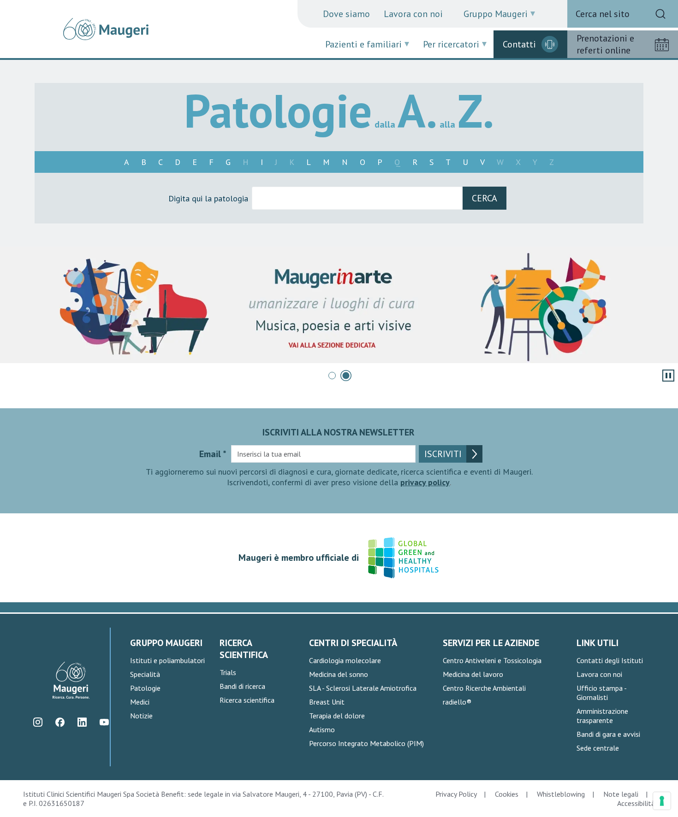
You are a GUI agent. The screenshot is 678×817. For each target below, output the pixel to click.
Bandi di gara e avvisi (608, 734)
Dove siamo (346, 14)
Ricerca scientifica (247, 700)
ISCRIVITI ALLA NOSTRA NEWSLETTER (338, 432)
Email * (212, 453)
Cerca (484, 198)
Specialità (145, 674)
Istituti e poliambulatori (167, 660)
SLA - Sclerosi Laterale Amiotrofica (362, 688)
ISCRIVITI (443, 454)
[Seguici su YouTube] (104, 722)
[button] (332, 375)
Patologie (145, 688)
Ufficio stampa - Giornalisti (601, 692)
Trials (228, 672)
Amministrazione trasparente (602, 715)
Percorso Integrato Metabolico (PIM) (366, 743)
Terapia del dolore (337, 715)
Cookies (506, 794)
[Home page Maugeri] (106, 29)
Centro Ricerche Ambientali (484, 688)
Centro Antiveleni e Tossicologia (492, 660)
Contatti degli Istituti (610, 660)
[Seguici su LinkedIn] (82, 722)
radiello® (457, 701)
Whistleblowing (561, 794)
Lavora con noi (413, 14)
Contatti (519, 44)
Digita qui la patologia (208, 198)
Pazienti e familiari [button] (363, 44)
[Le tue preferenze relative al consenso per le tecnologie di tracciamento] (662, 801)
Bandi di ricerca (242, 686)
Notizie (141, 715)
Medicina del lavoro (473, 674)
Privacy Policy (455, 794)
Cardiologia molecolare (345, 660)
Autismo (322, 729)
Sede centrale (598, 747)
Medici (139, 701)
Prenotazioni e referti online (605, 44)
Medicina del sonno (338, 674)
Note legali (620, 794)
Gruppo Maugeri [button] (496, 14)
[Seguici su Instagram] (38, 722)
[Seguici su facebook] (60, 722)
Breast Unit (327, 701)
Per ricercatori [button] (451, 44)
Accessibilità (636, 803)
